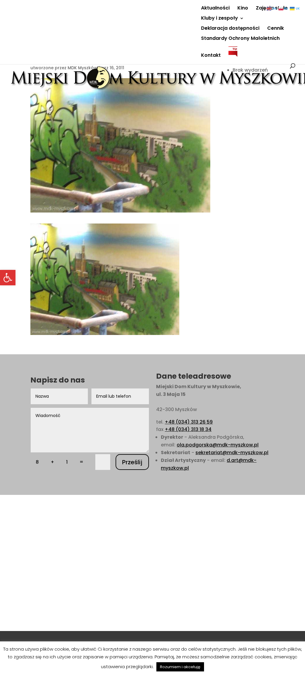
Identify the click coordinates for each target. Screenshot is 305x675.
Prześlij (132, 462)
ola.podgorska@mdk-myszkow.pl (218, 444)
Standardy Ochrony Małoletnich (240, 39)
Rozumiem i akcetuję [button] (180, 667)
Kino (242, 8)
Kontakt (211, 56)
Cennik (275, 29)
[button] (7, 277)
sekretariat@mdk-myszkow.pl (231, 452)
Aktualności (215, 8)
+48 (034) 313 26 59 (189, 421)
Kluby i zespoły (219, 18)
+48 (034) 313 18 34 (188, 429)
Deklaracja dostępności (230, 29)
